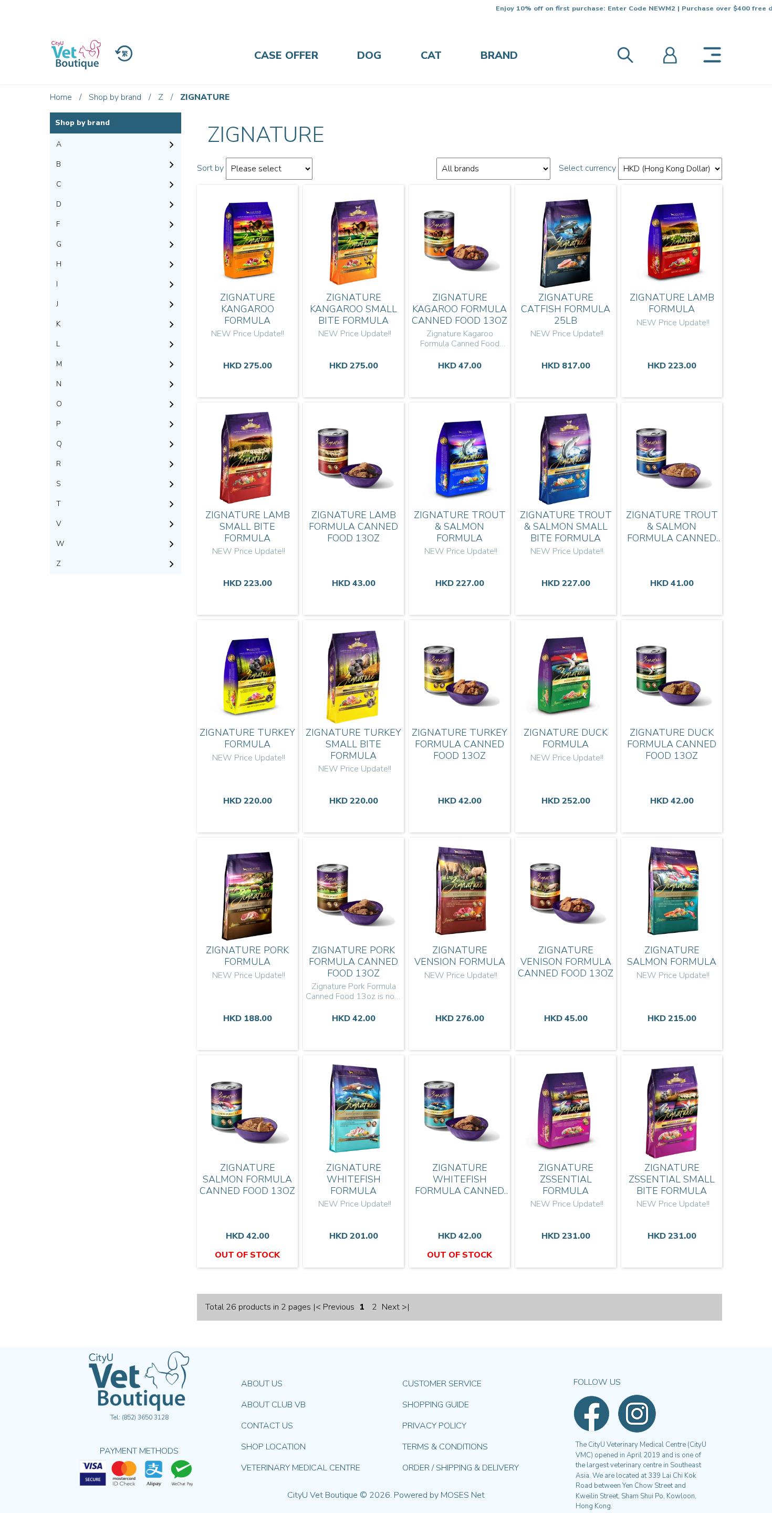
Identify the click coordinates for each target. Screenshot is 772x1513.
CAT (431, 55)
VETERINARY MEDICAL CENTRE (300, 1468)
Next (391, 1307)
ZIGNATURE (204, 97)
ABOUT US (262, 1384)
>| (406, 1307)
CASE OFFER (286, 55)
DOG (369, 55)
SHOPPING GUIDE (435, 1405)
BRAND (499, 55)
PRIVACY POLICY (434, 1426)
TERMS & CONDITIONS (445, 1447)
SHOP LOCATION (273, 1447)
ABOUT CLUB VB (273, 1405)
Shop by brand (115, 97)
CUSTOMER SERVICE (442, 1384)
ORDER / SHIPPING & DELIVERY (460, 1468)
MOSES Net (463, 1495)
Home (61, 97)
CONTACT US (267, 1426)
